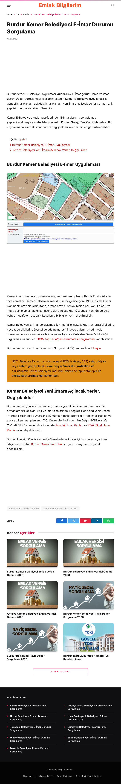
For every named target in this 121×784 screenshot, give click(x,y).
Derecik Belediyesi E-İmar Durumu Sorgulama (29, 750)
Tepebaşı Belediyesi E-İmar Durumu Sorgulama (30, 728)
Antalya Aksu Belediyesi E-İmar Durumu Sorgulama (90, 707)
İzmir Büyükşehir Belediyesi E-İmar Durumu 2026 (87, 718)
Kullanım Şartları (45, 776)
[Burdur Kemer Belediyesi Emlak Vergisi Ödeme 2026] (32, 553)
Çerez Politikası (64, 776)
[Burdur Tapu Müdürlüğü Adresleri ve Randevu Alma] (88, 637)
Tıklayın (96, 348)
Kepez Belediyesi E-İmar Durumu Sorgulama (28, 707)
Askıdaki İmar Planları (69, 425)
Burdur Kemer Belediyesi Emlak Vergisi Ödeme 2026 (31, 573)
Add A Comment (60, 671)
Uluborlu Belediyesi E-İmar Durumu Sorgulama (30, 739)
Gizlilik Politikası (83, 776)
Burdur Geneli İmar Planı (47, 444)
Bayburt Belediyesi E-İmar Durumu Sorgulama (87, 739)
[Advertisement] (60, 68)
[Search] (112, 5)
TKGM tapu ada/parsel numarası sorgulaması (65, 339)
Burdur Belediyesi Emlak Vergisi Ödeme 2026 (87, 573)
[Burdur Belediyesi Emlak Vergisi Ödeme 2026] (88, 553)
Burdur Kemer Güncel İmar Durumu (60, 508)
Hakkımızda (28, 776)
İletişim (97, 776)
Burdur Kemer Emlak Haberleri (24, 508)
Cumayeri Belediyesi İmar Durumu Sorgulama (87, 728)
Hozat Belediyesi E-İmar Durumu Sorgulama (28, 718)
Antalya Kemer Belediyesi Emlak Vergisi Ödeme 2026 (31, 615)
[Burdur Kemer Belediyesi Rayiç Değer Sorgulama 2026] (88, 595)
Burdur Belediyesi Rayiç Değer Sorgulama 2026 (26, 657)
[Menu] (9, 5)
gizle (22, 139)
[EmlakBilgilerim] (60, 5)
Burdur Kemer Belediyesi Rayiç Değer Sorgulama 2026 (86, 615)
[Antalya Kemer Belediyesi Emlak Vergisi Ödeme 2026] (32, 595)
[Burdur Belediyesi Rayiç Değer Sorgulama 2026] (32, 637)
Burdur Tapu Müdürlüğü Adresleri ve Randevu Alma (86, 657)
